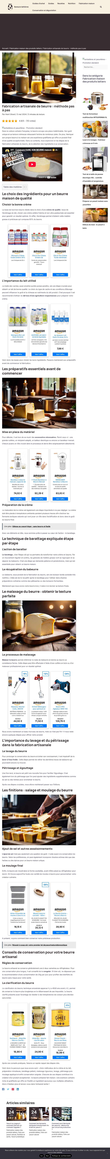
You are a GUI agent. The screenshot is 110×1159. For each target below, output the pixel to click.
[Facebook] (3, 1089)
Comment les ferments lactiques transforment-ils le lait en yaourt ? (39, 1125)
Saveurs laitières (21, 7)
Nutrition (71, 3)
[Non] (107, 1153)
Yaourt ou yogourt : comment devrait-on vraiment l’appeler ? (14, 1125)
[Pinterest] (13, 1089)
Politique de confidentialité (61, 1156)
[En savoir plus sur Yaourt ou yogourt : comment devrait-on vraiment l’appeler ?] (16, 1114)
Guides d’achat (38, 3)
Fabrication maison (87, 3)
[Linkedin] (18, 1089)
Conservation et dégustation (44, 10)
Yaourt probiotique (17, 1137)
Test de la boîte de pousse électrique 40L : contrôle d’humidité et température (93, 177)
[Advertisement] (55, 31)
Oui (41, 1156)
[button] (101, 7)
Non (47, 1156)
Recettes (61, 3)
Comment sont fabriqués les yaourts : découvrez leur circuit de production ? (61, 1126)
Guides (51, 3)
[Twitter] (8, 1089)
